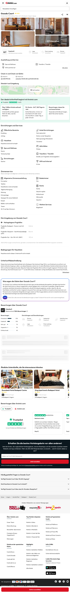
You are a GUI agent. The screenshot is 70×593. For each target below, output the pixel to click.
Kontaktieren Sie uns (52, 550)
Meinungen (10, 539)
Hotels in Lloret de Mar (33, 533)
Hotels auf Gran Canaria (53, 535)
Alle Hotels (29, 568)
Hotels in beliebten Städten (34, 550)
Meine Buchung (11, 526)
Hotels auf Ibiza (50, 539)
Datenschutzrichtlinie (30, 465)
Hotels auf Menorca (52, 528)
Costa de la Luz (11, 563)
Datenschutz (20, 586)
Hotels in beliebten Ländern (34, 565)
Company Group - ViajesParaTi (12, 534)
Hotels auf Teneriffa (52, 532)
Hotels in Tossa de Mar (33, 537)
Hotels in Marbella (31, 529)
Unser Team (10, 522)
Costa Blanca (11, 566)
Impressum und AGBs (7, 586)
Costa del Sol (11, 559)
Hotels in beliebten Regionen (32, 560)
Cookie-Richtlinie (32, 586)
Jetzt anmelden (35, 461)
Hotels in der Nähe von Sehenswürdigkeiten (33, 554)
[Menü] (3, 3)
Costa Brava (10, 552)
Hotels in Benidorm (32, 526)
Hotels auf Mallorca (51, 524)
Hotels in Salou (30, 522)
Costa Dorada (11, 555)
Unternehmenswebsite (53, 553)
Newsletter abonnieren (14, 529)
